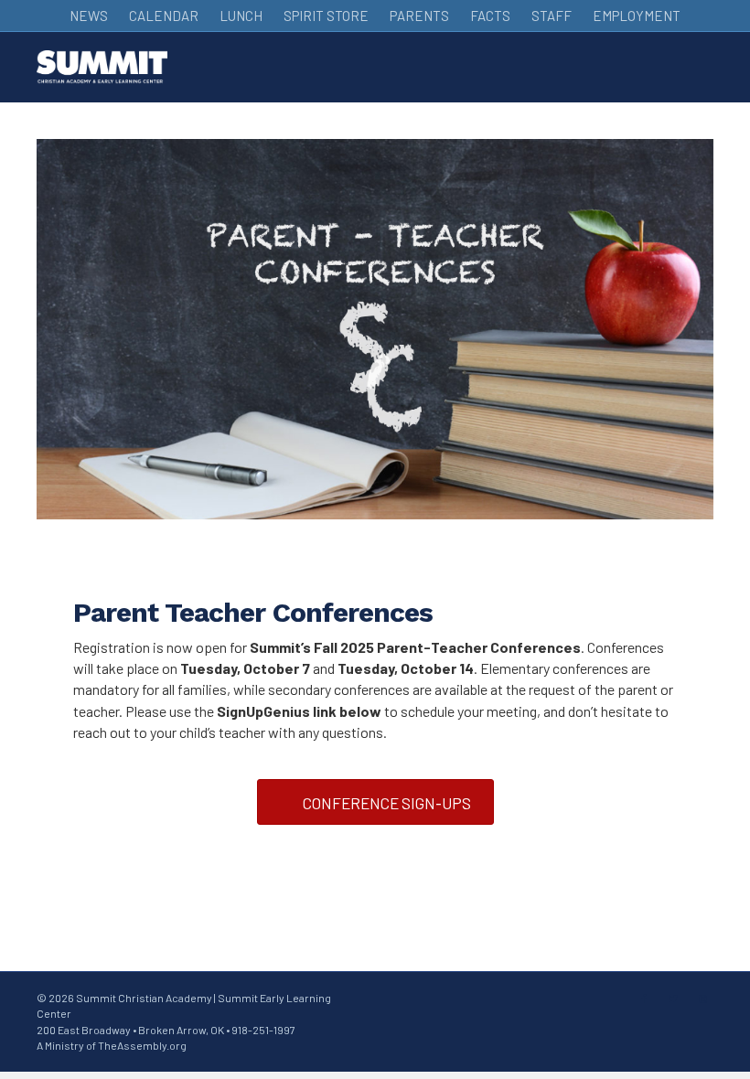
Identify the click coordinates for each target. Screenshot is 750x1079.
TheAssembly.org (142, 1045)
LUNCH (241, 15)
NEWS (89, 15)
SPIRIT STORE (326, 15)
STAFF (551, 15)
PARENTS (419, 15)
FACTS (490, 15)
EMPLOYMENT (636, 15)
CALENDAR (163, 15)
